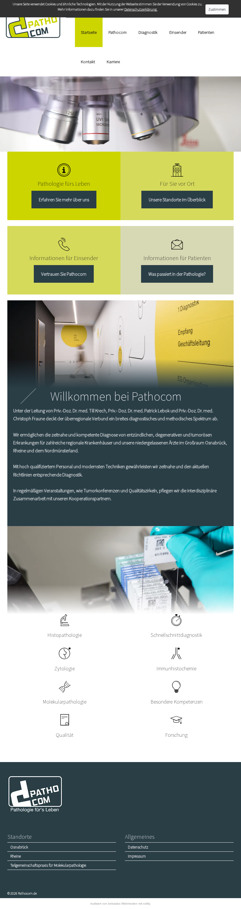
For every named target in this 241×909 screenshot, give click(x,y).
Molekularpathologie (64, 701)
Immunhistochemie (176, 668)
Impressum (137, 856)
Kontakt (88, 61)
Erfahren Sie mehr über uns (64, 199)
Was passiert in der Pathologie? (177, 274)
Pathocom (117, 32)
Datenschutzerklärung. (141, 9)
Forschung (176, 734)
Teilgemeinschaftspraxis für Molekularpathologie (48, 865)
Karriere (113, 61)
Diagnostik (148, 32)
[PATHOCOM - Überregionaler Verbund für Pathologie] (33, 23)
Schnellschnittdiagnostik (176, 635)
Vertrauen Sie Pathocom (63, 274)
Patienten (206, 32)
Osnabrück (19, 847)
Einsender (177, 32)
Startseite (89, 32)
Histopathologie (64, 635)
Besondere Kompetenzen (176, 701)
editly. (147, 903)
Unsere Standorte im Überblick (177, 199)
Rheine (15, 856)
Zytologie (64, 668)
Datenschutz (138, 847)
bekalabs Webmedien (123, 903)
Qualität (64, 734)
